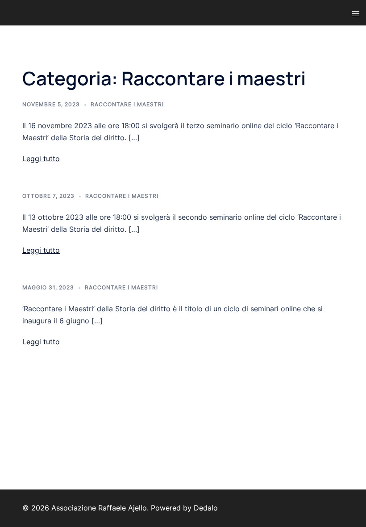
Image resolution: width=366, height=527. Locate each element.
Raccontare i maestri (127, 104)
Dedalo (206, 507)
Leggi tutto (41, 158)
